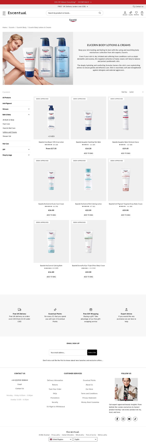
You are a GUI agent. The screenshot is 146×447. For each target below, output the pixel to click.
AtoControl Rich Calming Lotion (88, 204)
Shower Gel (7, 136)
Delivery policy (102, 435)
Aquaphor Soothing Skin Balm (88, 142)
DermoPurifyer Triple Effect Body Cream (88, 265)
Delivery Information (55, 380)
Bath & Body (7, 115)
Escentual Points (89, 380)
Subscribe (92, 352)
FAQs (55, 393)
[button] (4, 12)
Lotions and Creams (10, 132)
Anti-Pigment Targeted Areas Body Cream (125, 204)
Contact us (139, 6)
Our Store (89, 389)
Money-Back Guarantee (90, 402)
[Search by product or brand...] (99, 13)
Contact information (68, 435)
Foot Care (6, 124)
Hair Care (6, 144)
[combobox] (74, 13)
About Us (89, 385)
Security (55, 402)
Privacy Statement (89, 398)
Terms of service (91, 435)
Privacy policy (56, 435)
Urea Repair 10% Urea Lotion (51, 142)
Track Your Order (55, 389)
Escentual (46, 435)
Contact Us (19, 388)
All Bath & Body (8, 120)
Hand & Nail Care (9, 128)
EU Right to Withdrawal (56, 407)
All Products (7, 98)
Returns (55, 385)
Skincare (5, 109)
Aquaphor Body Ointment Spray (126, 142)
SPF (4, 149)
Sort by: (124, 92)
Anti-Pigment (7, 103)
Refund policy (80, 435)
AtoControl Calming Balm (51, 265)
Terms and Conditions (89, 393)
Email (20, 384)
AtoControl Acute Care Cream (51, 204)
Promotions (55, 398)
